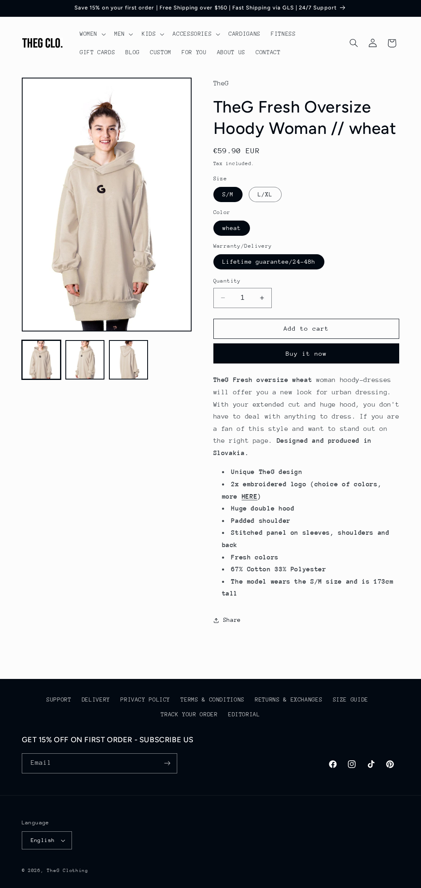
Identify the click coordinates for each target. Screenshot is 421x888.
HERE (250, 496)
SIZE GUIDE (350, 699)
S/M (228, 194)
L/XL (265, 194)
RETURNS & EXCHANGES (288, 699)
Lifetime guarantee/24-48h (268, 261)
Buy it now (306, 353)
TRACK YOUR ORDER (189, 714)
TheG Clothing (67, 870)
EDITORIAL (244, 714)
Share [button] (232, 620)
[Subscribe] (166, 763)
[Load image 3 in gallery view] (128, 360)
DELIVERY (96, 699)
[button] (91, 34)
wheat (231, 228)
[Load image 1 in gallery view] (41, 360)
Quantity (227, 281)
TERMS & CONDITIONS (212, 699)
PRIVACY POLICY (145, 699)
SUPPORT (58, 699)
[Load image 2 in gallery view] (85, 360)
